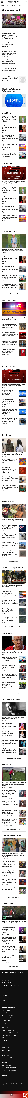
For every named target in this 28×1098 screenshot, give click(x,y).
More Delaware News (14, 429)
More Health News (13, 495)
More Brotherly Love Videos (13, 829)
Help (3, 1072)
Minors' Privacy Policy (7, 1058)
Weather (19, 5)
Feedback (4, 1075)
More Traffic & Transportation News (13, 626)
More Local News (14, 225)
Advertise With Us (6, 1017)
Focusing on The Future (13, 897)
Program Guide (6, 1012)
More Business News (13, 561)
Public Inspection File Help (9, 1035)
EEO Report (5, 1040)
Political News (5, 977)
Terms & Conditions (7, 1020)
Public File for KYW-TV (8, 1030)
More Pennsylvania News (14, 293)
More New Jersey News (13, 360)
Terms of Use (5, 1055)
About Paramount (6, 1065)
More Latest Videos (13, 966)
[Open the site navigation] (4, 2)
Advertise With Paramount (9, 1067)
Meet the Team (6, 1010)
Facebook (4, 995)
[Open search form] (26, 2)
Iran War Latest (5, 980)
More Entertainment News (13, 758)
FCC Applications (6, 1038)
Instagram (4, 997)
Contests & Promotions (8, 1015)
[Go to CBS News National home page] (14, 2)
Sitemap (4, 1023)
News (13, 5)
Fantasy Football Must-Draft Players (11, 985)
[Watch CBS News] (11, 1094)
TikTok (3, 1000)
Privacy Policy (5, 1047)
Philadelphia (4, 5)
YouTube (4, 992)
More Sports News (13, 693)
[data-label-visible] (26, 1092)
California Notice (6, 1050)
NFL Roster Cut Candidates (9, 983)
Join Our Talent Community (9, 1070)
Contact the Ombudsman (8, 1078)
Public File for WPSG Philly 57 (10, 1032)
